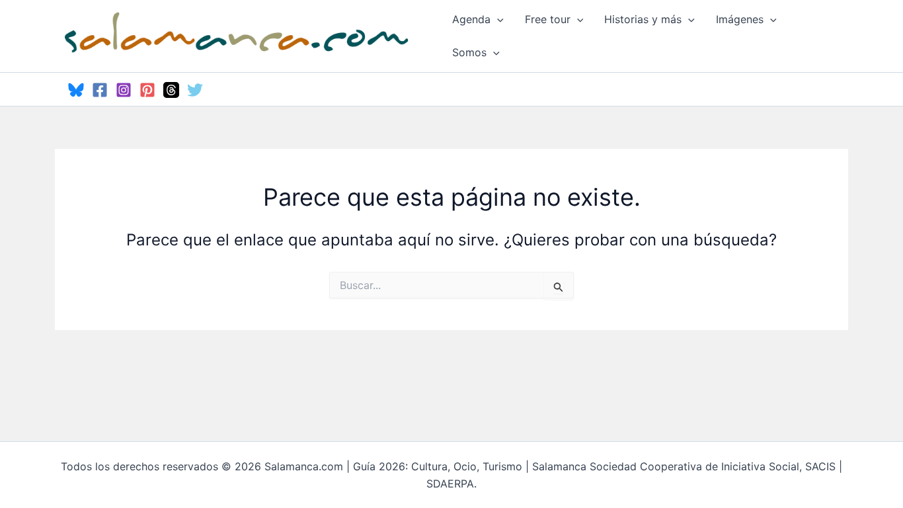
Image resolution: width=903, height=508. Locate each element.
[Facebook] (100, 90)
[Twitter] (195, 90)
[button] (497, 19)
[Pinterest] (147, 90)
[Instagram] (124, 90)
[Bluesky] (76, 90)
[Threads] (171, 90)
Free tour (547, 19)
